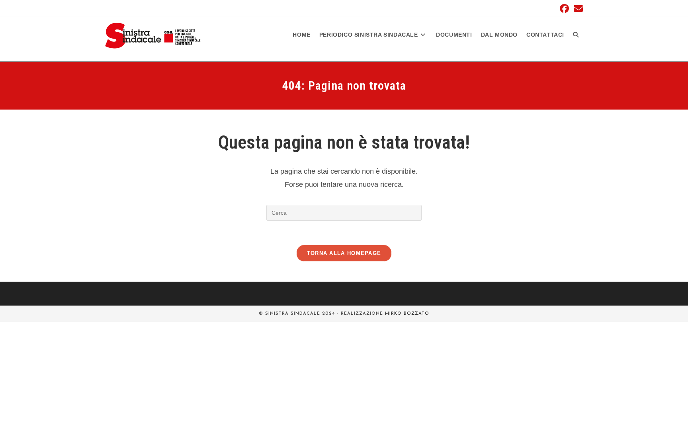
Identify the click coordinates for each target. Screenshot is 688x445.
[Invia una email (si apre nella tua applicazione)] (577, 8)
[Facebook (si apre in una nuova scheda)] (564, 8)
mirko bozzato (407, 314)
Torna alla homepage (344, 253)
